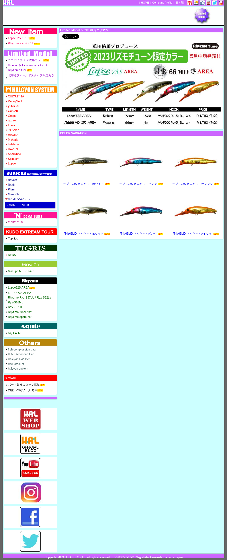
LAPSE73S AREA (19, 293)
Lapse (12, 163)
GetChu (13, 111)
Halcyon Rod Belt (19, 359)
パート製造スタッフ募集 (24, 384)
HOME (145, 2)
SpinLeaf (13, 158)
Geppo (12, 115)
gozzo (12, 120)
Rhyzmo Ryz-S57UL (21, 43)
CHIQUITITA (16, 96)
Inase (11, 125)
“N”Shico (13, 130)
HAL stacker (16, 364)
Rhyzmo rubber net (20, 312)
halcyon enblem (18, 368)
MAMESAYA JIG (19, 199)
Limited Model (70, 30)
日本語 (180, 2)
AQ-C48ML (15, 333)
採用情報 (10, 378)
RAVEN (13, 149)
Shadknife (14, 154)
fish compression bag (21, 349)
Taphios (13, 238)
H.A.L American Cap (21, 354)
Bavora (12, 180)
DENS (12, 255)
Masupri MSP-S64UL (21, 271)
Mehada (13, 139)
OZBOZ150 (15, 222)
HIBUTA (13, 135)
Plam (11, 189)
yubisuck (14, 106)
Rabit (11, 184)
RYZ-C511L (15, 307)
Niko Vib (13, 194)
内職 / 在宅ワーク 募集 (22, 390)
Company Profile (162, 2)
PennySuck (15, 101)
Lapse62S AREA (18, 38)
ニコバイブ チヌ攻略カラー (25, 60)
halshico (13, 144)
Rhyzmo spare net (19, 317)
